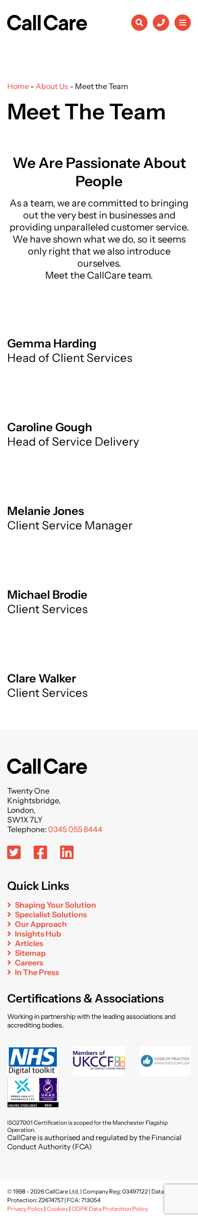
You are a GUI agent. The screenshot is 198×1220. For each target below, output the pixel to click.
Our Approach (41, 924)
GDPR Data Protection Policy (110, 1208)
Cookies (57, 1208)
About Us (52, 86)
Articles (29, 943)
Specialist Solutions (51, 914)
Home (18, 86)
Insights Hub (38, 933)
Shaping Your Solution (55, 905)
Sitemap (30, 953)
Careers (29, 962)
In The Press (37, 972)
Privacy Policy (25, 1208)
